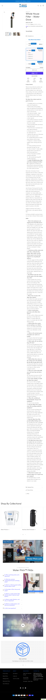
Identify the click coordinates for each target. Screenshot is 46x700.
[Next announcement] (44, 1)
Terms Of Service (6, 683)
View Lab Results (29, 31)
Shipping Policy (6, 678)
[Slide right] (22, 34)
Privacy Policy (5, 673)
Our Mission (15, 673)
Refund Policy (5, 676)
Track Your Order (16, 678)
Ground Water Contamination (25, 678)
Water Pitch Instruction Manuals (27, 674)
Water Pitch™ (24, 697)
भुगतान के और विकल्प (34, 75)
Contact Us (15, 676)
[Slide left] (4, 34)
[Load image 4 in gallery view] (18, 34)
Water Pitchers (4, 529)
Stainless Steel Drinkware (28, 529)
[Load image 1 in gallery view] (7, 34)
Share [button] (28, 493)
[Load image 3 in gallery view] (14, 34)
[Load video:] (23, 551)
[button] (2, 5)
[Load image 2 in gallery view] (11, 34)
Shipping (31, 24)
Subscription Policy (6, 681)
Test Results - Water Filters (28, 681)
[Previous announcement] (2, 1)
